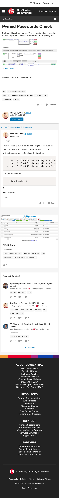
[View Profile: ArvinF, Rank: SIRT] (5, 286)
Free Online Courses (29, 411)
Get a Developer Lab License (29, 384)
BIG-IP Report (10, 245)
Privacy (31, 479)
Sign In (52, 11)
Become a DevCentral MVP (29, 387)
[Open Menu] (55, 19)
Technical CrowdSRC (29, 376)
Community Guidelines (29, 379)
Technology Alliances (29, 449)
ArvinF (12, 289)
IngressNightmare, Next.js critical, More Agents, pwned (32, 284)
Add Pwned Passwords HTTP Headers (27, 303)
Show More (9, 69)
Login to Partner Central (29, 454)
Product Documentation (29, 398)
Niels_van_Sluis (16, 113)
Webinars (29, 409)
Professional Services (29, 427)
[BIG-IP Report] (29, 228)
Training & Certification (30, 414)
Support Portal (29, 435)
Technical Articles (29, 374)
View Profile (17, 119)
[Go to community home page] (19, 11)
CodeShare (9, 19)
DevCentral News (29, 368)
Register (43, 11)
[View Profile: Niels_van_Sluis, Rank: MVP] (5, 115)
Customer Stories (29, 406)
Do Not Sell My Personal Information (29, 483)
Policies (23, 479)
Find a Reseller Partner (30, 446)
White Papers (29, 401)
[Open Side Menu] (4, 11)
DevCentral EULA (29, 382)
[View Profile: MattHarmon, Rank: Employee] (5, 326)
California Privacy (43, 479)
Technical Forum (29, 371)
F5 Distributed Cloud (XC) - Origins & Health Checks (30, 325)
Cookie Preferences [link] (29, 488)
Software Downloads (29, 433)
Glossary (29, 403)
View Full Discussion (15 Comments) (18, 127)
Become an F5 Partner (29, 452)
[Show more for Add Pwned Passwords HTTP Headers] (22, 313)
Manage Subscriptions (29, 425)
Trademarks (13, 479)
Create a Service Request (29, 430)
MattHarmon (15, 329)
